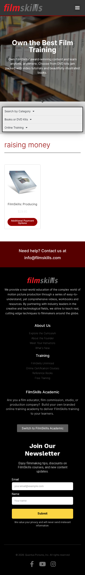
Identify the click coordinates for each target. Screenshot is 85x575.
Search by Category (18, 111)
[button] (77, 8)
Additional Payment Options (22, 222)
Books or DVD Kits (16, 119)
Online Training (14, 127)
